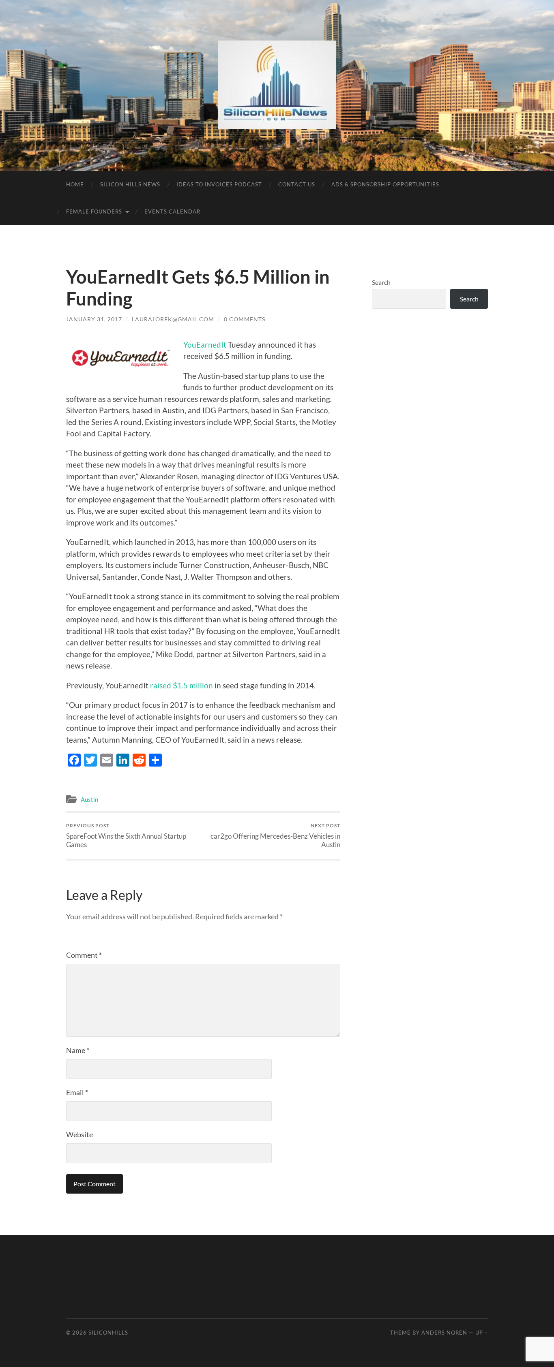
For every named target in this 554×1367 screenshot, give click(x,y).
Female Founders (94, 211)
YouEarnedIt (204, 344)
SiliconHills (108, 1332)
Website (79, 1134)
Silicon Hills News (130, 184)
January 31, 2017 (94, 319)
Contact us (296, 184)
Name (77, 1050)
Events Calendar (172, 211)
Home (75, 184)
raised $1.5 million (182, 685)
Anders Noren (444, 1332)
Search (381, 282)
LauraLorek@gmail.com (173, 319)
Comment (84, 954)
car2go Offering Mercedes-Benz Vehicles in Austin (275, 835)
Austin (89, 799)
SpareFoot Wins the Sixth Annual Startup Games (126, 835)
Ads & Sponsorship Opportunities (385, 184)
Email (77, 1092)
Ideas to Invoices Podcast (219, 184)
